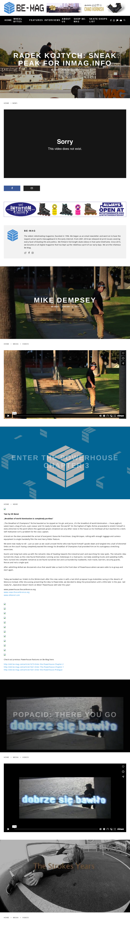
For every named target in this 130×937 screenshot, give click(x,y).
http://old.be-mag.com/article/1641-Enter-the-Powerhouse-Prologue (33, 670)
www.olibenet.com (12, 595)
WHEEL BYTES (17, 20)
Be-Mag (55, 70)
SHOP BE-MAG (80, 20)
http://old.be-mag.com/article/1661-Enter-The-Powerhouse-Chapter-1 (34, 667)
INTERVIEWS (52, 20)
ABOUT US (66, 20)
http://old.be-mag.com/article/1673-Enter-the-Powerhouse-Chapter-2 (33, 664)
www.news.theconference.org (17, 592)
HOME (8, 20)
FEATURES (36, 20)
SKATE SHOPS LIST (98, 20)
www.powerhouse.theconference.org (20, 589)
